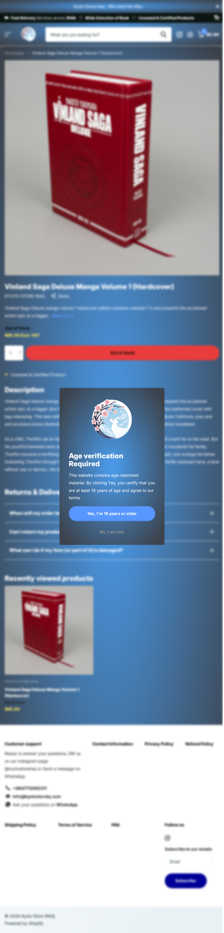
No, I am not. (112, 531)
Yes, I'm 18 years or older (112, 513)
